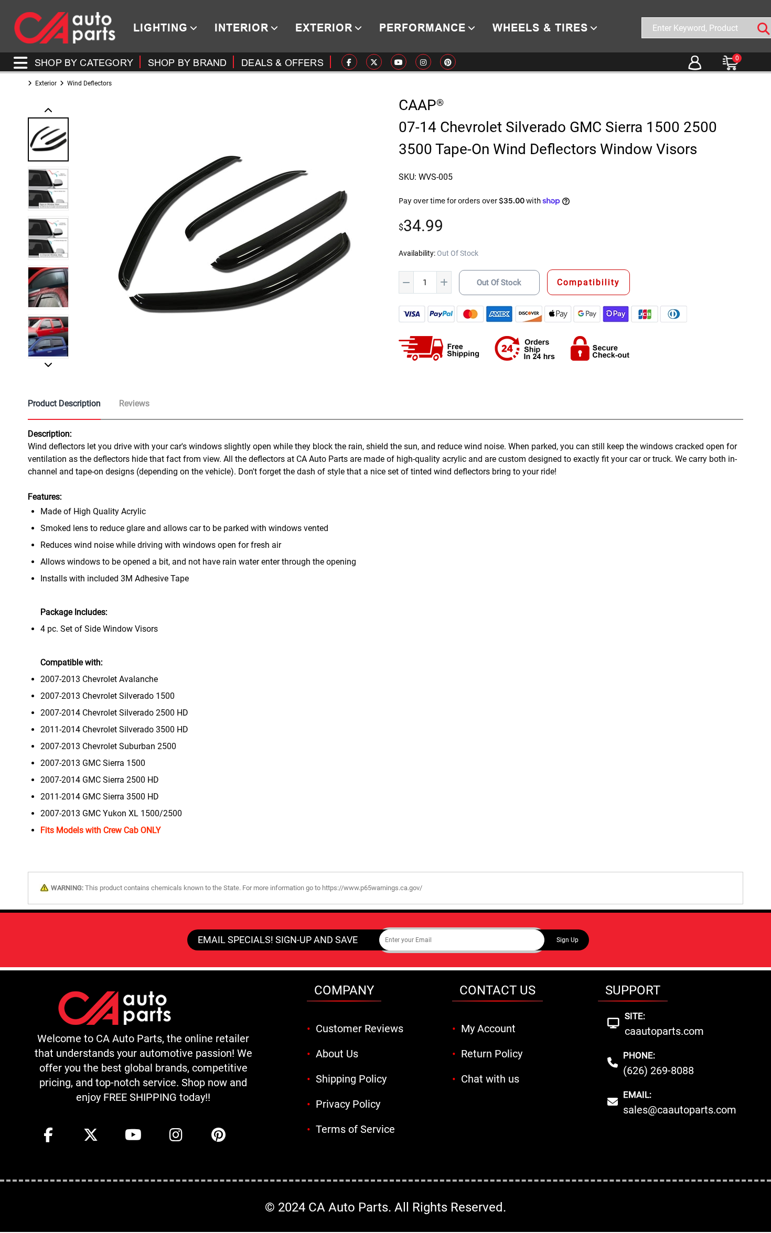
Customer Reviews (359, 1028)
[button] (48, 111)
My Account (488, 1028)
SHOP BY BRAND (187, 62)
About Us (337, 1053)
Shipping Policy (351, 1079)
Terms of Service (355, 1129)
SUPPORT (632, 990)
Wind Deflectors (89, 83)
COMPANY (344, 990)
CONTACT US (497, 990)
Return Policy (491, 1053)
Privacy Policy (348, 1104)
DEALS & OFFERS (282, 62)
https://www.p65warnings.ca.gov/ (372, 888)
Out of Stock (499, 282)
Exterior (46, 83)
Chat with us (490, 1079)
